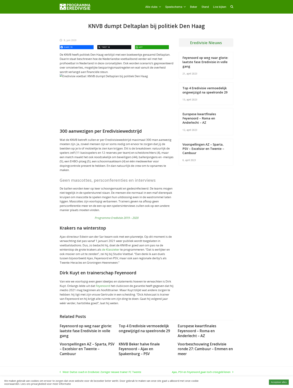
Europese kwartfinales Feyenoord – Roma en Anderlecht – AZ (199, 118)
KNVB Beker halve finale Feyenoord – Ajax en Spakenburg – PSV (139, 349)
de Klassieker (111, 249)
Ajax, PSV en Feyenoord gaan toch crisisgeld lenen (201, 372)
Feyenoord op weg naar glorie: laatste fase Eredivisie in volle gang (205, 61)
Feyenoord (103, 286)
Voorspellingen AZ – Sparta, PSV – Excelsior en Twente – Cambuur (203, 148)
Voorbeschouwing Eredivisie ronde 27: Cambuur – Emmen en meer (205, 349)
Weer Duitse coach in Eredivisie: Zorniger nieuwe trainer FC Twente (100, 372)
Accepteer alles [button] (279, 382)
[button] (232, 7)
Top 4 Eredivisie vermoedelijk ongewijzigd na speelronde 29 (204, 90)
